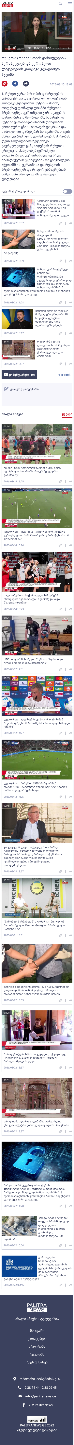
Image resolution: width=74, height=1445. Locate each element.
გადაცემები (37, 1338)
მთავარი (37, 1330)
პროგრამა (37, 1346)
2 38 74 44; (32, 1387)
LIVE (66, 1440)
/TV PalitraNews (41, 1405)
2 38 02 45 (49, 1387)
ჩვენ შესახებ (37, 1362)
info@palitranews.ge (40, 1396)
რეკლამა (37, 1354)
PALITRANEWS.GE (33, 1425)
